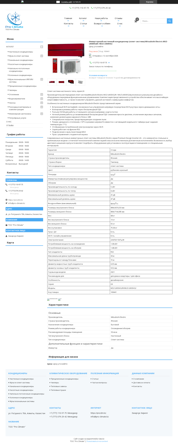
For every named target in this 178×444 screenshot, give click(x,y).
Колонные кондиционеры (20, 75)
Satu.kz (101, 439)
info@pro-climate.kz (16, 203)
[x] (59, 298)
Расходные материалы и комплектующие (20, 108)
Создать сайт (66, 2)
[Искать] (169, 21)
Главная (68, 18)
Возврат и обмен (102, 23)
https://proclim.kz (15, 200)
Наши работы (101, 18)
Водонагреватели (17, 98)
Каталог (83, 18)
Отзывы (118, 18)
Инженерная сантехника (20, 113)
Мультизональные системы (22, 401)
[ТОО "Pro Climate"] (14, 19)
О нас (120, 23)
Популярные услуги (17, 118)
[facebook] (52, 298)
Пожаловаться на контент (97, 441)
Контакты (68, 23)
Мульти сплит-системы (20, 382)
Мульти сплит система (19, 56)
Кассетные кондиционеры (21, 64)
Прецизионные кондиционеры (23, 86)
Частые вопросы (99, 382)
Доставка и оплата (141, 382)
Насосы (12, 103)
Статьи (83, 23)
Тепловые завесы (59, 386)
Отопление (14, 94)
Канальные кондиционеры (21, 60)
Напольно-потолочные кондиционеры (19, 69)
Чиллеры (13, 90)
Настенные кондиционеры (21, 51)
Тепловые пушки (58, 390)
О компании (138, 379)
